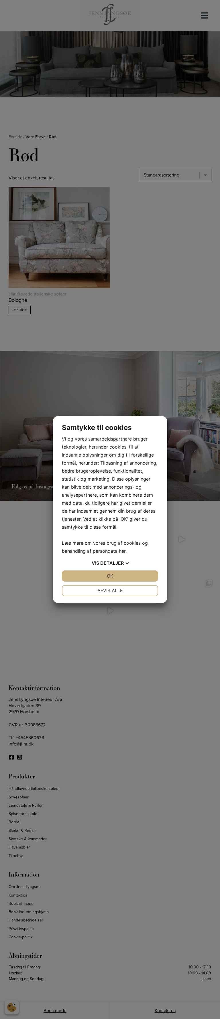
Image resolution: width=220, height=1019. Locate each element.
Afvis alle (110, 590)
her (122, 551)
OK (110, 576)
